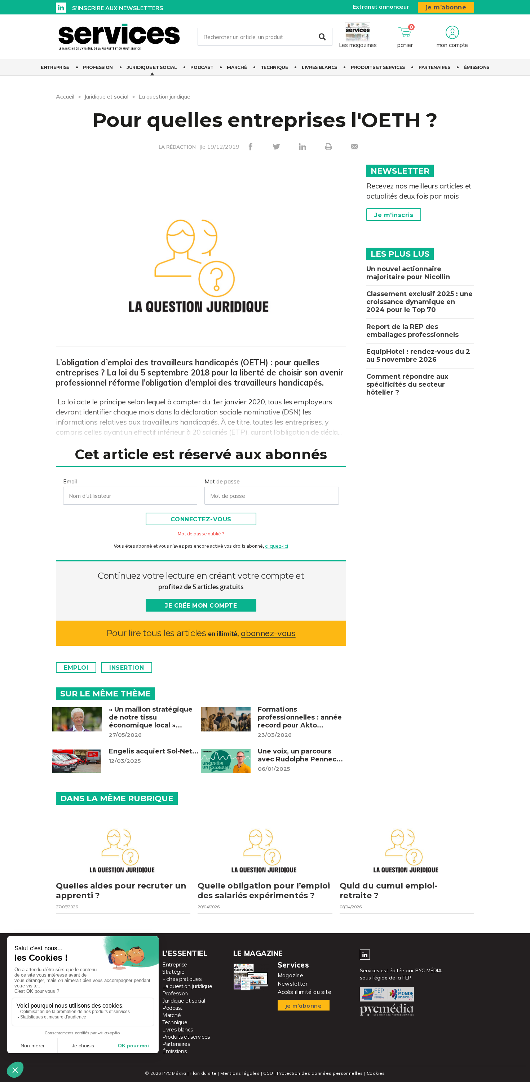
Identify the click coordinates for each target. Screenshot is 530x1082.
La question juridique (164, 96)
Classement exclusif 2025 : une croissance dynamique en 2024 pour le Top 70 (419, 302)
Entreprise (55, 67)
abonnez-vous (268, 633)
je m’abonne (446, 7)
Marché (237, 67)
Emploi (76, 667)
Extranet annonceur (381, 6)
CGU (268, 1073)
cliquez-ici (276, 546)
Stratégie (173, 972)
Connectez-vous (201, 519)
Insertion (126, 667)
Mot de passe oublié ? (201, 533)
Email (70, 481)
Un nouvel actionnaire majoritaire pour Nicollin (408, 273)
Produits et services (378, 67)
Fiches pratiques (181, 979)
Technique (274, 67)
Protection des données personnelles (320, 1073)
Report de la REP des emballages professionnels (412, 331)
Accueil (65, 96)
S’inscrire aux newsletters (117, 8)
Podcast (201, 67)
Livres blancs (319, 67)
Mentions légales (240, 1073)
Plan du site (203, 1073)
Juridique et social (152, 67)
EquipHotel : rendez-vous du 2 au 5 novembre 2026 (418, 356)
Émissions (476, 67)
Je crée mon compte (201, 605)
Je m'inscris (393, 215)
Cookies (376, 1073)
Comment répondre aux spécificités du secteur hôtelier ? (407, 384)
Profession (98, 67)
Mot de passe (222, 481)
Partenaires (434, 67)
